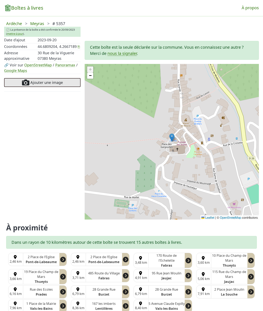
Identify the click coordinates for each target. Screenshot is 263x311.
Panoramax (65, 64)
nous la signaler (122, 53)
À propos (250, 7)
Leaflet (209, 217)
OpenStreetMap (38, 64)
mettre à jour (15, 34)
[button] (171, 137)
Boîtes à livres (27, 7)
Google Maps (15, 70)
